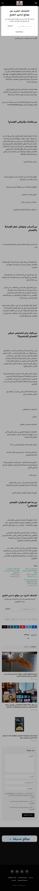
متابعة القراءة (19, 32)
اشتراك (10, 26)
